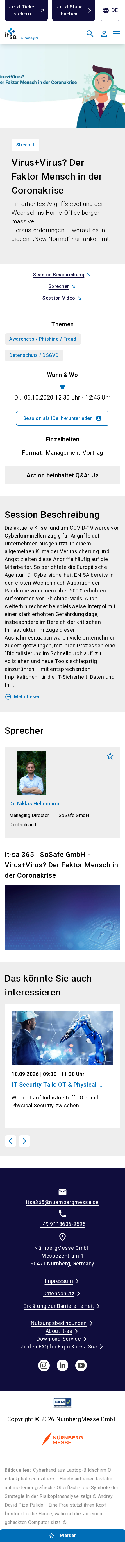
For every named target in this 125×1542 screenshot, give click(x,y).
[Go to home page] (32, 36)
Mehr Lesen (23, 696)
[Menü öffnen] (116, 33)
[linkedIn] (62, 1365)
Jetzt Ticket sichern (22, 10)
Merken (110, 756)
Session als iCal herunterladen (62, 418)
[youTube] (81, 1365)
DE (110, 10)
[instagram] (44, 1365)
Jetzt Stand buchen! (70, 10)
